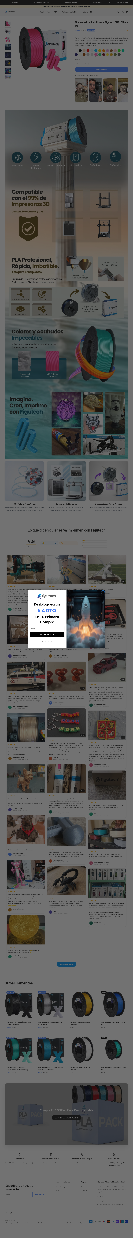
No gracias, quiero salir (47, 641)
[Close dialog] (103, 592)
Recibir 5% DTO (47, 634)
